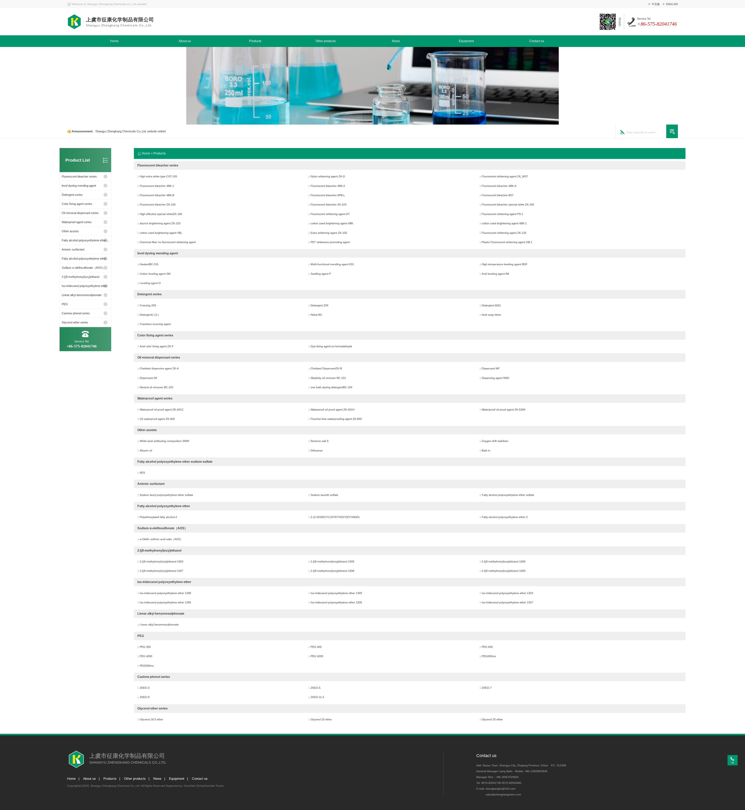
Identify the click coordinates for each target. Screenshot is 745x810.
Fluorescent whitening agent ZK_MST (505, 176)
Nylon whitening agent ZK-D (328, 176)
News (396, 41)
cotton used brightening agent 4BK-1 (504, 223)
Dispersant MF (491, 368)
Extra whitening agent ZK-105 (329, 232)
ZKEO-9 (145, 697)
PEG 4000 (146, 656)
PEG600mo (147, 665)
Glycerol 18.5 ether (151, 719)
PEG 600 (487, 646)
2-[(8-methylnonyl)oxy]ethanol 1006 (503, 561)
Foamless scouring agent (155, 324)
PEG (65, 304)
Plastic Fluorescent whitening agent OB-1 (507, 242)
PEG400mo (489, 656)
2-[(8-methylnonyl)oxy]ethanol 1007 (161, 570)
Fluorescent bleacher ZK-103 (329, 204)
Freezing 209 (148, 305)
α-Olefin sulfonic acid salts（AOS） (161, 539)
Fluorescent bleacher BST (498, 195)
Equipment (466, 41)
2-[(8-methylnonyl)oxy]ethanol (80, 276)
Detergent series (72, 194)
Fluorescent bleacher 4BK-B (157, 195)
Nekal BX (316, 314)
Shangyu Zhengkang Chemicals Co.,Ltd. (116, 785)
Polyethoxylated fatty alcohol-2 (158, 517)
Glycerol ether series (75, 322)
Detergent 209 (319, 305)
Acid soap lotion (491, 314)
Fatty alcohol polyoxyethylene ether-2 (505, 517)
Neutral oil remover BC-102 (156, 387)
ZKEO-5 (316, 687)
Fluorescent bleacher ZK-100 (158, 204)
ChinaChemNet (205, 785)
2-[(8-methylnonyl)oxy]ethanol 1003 (161, 561)
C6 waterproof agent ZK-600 (157, 418)
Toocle (220, 785)
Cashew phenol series (76, 313)
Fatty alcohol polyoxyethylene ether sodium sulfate (84, 242)
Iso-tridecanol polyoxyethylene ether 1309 (336, 593)
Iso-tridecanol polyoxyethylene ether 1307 (507, 602)
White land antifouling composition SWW (164, 441)
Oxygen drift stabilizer (495, 441)
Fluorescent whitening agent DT (330, 214)
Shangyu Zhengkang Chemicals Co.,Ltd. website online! (130, 131)
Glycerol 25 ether (492, 719)
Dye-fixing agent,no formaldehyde (331, 346)
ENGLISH (672, 4)
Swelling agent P (321, 273)
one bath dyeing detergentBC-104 (331, 387)
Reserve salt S (319, 441)
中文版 (656, 4)
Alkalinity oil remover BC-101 (328, 377)
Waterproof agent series (77, 222)
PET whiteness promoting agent (330, 242)
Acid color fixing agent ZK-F (157, 346)
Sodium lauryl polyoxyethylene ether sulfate (166, 494)
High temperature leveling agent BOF (505, 264)
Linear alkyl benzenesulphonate (81, 295)
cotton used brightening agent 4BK (332, 223)
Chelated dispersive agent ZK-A (159, 368)
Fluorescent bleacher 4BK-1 (157, 185)
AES (142, 472)
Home (114, 41)
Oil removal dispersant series (80, 213)
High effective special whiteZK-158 (161, 214)
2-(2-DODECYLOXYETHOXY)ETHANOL (335, 517)
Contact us (536, 41)
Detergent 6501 (491, 305)
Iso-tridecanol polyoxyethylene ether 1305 (165, 602)
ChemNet (189, 785)
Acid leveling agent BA (495, 273)
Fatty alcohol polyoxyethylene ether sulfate (508, 494)
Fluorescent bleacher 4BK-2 (328, 185)
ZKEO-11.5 (317, 697)
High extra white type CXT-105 (158, 176)
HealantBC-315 (149, 264)
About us (185, 41)
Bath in (486, 450)
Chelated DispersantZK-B (326, 368)
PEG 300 (145, 646)
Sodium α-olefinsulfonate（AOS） (83, 267)
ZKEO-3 (145, 687)
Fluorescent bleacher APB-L (328, 195)
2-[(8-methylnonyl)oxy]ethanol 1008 (332, 570)
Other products (325, 41)
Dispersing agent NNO (495, 377)
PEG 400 (316, 646)
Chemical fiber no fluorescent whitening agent (168, 242)
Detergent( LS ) (149, 314)
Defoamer (317, 450)
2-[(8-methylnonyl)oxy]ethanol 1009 (503, 570)
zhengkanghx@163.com (500, 788)
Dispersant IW (148, 377)
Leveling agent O (150, 283)
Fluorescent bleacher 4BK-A (499, 185)
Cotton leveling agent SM (155, 273)
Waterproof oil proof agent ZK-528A (503, 409)
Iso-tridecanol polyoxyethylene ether (84, 286)
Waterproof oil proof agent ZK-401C (162, 409)
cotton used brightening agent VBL (161, 232)
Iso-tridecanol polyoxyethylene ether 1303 (507, 593)
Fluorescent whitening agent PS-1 (502, 214)
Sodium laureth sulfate (324, 494)
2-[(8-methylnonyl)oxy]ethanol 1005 (332, 561)
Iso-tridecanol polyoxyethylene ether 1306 (336, 602)
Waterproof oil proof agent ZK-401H (332, 409)
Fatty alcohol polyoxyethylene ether (84, 258)
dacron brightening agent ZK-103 (160, 223)
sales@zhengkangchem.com (503, 794)
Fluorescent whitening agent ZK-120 (504, 232)
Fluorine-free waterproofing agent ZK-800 (336, 418)
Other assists (70, 231)
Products (255, 41)
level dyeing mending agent (79, 185)
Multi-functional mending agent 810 (332, 264)
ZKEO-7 (487, 687)
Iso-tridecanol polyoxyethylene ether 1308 (165, 593)
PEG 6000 (317, 656)
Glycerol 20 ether (321, 719)
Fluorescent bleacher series (79, 176)
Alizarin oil (146, 450)
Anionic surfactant (73, 249)
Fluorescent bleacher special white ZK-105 (508, 204)
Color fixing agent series (77, 203)
